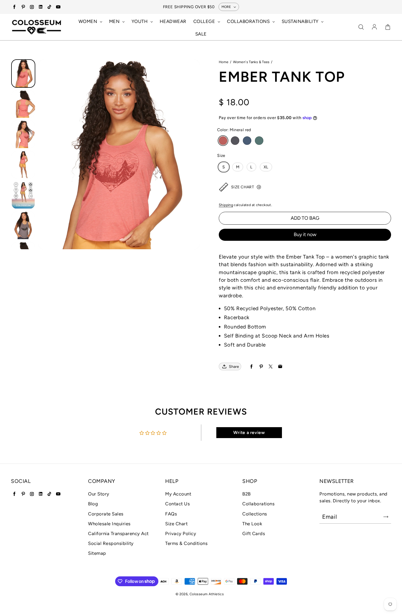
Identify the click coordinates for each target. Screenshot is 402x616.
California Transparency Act (118, 533)
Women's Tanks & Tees (251, 62)
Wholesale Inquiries (109, 523)
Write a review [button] (249, 432)
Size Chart (176, 523)
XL (266, 167)
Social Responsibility (111, 543)
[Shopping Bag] (387, 27)
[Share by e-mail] (280, 366)
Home (224, 62)
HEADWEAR (173, 21)
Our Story (98, 494)
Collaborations (258, 503)
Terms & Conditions (186, 543)
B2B (246, 494)
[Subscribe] (385, 517)
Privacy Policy (180, 533)
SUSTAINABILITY (301, 21)
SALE (201, 34)
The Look (252, 523)
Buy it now (305, 234)
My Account (178, 494)
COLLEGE (204, 21)
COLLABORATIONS (249, 21)
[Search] (361, 27)
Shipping (226, 205)
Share (234, 366)
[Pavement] (235, 140)
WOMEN (88, 21)
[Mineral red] (223, 140)
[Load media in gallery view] (23, 73)
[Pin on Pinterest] (261, 366)
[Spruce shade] (259, 140)
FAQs (171, 514)
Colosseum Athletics (207, 594)
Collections (254, 514)
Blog (93, 503)
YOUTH (140, 21)
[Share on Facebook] (251, 366)
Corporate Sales (106, 514)
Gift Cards (253, 533)
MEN (115, 21)
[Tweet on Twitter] (270, 366)
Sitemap (97, 553)
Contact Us (177, 503)
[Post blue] (247, 140)
